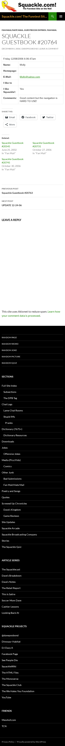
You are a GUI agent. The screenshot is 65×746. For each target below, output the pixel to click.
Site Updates (8, 522)
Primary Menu (61, 16)
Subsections (9, 391)
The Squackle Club (11, 684)
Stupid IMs (9, 416)
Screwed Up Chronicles (14, 503)
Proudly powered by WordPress (31, 741)
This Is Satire (8, 594)
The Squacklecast (11, 569)
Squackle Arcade (11, 528)
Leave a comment (48, 48)
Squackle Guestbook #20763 (17, 190)
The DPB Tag (10, 398)
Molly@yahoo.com (30, 76)
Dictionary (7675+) (12, 429)
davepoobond (30, 48)
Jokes (5, 447)
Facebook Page (10, 653)
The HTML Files (10, 672)
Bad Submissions (12, 478)
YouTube (6, 697)
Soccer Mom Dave (11, 600)
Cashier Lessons (10, 606)
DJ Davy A (7, 647)
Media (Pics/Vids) (11, 460)
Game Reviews (11, 515)
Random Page (9, 337)
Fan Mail (52, 30)
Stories (5, 540)
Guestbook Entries (35, 30)
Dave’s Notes (9, 581)
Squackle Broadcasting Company (19, 534)
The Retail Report (11, 588)
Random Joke (9, 350)
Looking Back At (10, 612)
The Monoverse (10, 678)
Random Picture (11, 356)
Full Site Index (9, 385)
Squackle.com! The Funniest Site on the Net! (25, 16)
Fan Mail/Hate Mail (12, 30)
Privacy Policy (8, 741)
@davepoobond (10, 635)
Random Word (10, 344)
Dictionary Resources (15, 435)
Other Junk (8, 472)
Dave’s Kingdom (12, 509)
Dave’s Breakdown (11, 575)
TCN (4, 726)
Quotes (6, 497)
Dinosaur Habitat (11, 641)
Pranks (9, 422)
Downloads (8, 441)
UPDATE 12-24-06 (12, 203)
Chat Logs (7, 404)
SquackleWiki (9, 666)
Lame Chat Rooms (13, 410)
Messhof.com (9, 719)
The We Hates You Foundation (18, 691)
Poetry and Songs (11, 491)
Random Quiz (9, 363)
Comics (7, 466)
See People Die (10, 660)
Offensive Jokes (11, 453)
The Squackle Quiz (11, 546)
